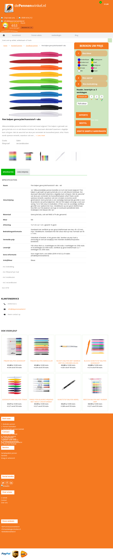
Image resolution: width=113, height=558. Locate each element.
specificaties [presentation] (8, 172)
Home (4, 35)
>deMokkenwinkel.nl (8, 532)
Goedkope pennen (32, 45)
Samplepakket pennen (9, 453)
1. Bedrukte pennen (8, 424)
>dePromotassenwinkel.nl (10, 527)
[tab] (8, 172)
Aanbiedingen (56, 35)
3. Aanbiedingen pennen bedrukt (12, 429)
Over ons (4, 503)
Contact (4, 500)
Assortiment (16, 35)
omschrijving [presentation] (22, 172)
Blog (76, 35)
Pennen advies (36, 35)
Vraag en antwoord (8, 458)
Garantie (4, 455)
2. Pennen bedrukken (8, 426)
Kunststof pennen (16, 45)
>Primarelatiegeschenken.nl (11, 529)
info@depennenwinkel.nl (16, 309)
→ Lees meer (40, 135)
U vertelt (4, 498)
